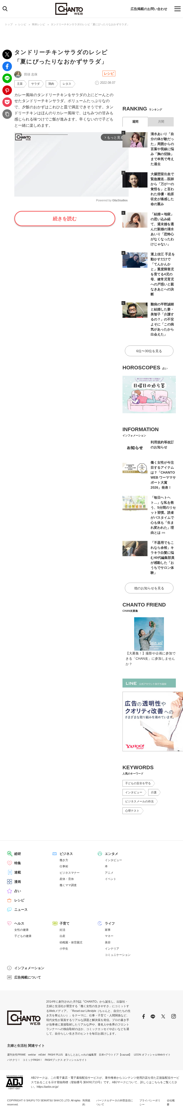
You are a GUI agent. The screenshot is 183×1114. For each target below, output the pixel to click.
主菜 (20, 83)
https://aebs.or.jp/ (47, 1086)
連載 (17, 872)
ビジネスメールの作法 (139, 801)
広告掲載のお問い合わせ (149, 9)
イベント (110, 879)
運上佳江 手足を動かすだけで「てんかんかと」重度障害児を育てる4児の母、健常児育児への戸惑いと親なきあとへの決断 (163, 274)
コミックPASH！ (32, 1059)
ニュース (21, 909)
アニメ (109, 872)
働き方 (64, 860)
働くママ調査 (68, 885)
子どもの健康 (22, 936)
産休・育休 (67, 879)
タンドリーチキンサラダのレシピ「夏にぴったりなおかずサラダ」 (90, 24)
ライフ (110, 923)
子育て (65, 923)
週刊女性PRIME (16, 1054)
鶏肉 (51, 83)
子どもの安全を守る (138, 783)
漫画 (17, 882)
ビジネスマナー (70, 872)
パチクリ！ (13, 1059)
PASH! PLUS (55, 1054)
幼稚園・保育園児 (71, 942)
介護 (154, 792)
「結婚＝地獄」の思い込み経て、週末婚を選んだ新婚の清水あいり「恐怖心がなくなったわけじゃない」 (162, 229)
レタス (67, 83)
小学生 (64, 948)
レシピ (22, 24)
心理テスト (132, 810)
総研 (17, 854)
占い (17, 891)
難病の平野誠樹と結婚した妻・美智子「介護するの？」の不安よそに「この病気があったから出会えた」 (162, 319)
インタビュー (133, 792)
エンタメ (111, 854)
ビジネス (66, 854)
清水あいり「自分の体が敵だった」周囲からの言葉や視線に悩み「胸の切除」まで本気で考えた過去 (162, 149)
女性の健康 (21, 929)
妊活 (62, 929)
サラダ (35, 83)
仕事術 (64, 866)
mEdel (42, 1054)
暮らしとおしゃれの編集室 (81, 1054)
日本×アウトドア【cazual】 (115, 1054)
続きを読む (65, 218)
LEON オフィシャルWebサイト (152, 1054)
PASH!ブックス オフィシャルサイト (66, 1059)
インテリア (112, 948)
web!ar (32, 1054)
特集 (17, 863)
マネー (109, 936)
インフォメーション (29, 968)
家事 (108, 929)
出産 (62, 936)
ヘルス (19, 923)
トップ (9, 24)
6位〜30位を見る (149, 351)
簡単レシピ (38, 24)
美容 (108, 942)
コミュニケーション (118, 955)
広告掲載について (27, 977)
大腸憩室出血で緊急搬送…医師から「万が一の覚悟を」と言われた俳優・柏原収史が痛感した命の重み (162, 189)
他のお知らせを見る (149, 588)
